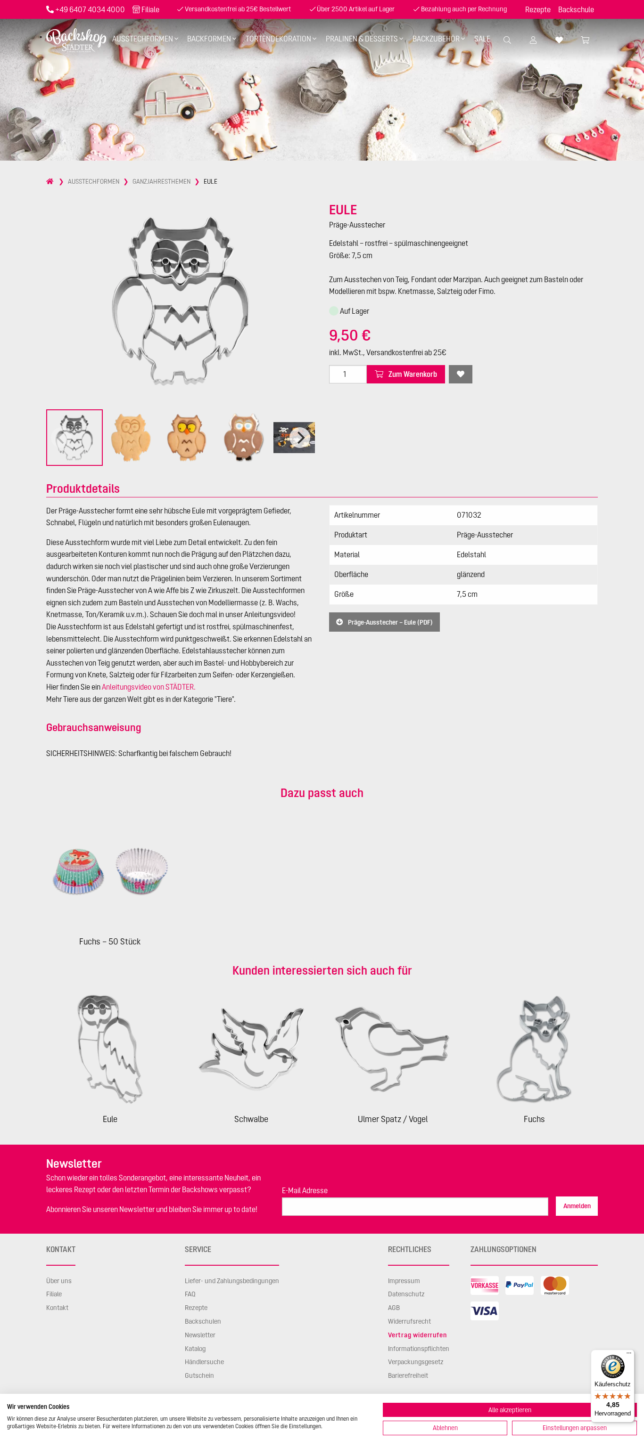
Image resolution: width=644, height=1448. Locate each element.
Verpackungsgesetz (416, 1362)
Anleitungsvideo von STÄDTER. (149, 687)
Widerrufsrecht (409, 1321)
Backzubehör (436, 38)
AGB (394, 1307)
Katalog (195, 1348)
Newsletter (200, 1335)
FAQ (190, 1294)
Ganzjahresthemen (161, 181)
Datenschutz (406, 1294)
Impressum (404, 1281)
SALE (482, 38)
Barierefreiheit (408, 1375)
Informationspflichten (418, 1348)
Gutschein (199, 1375)
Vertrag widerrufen (417, 1335)
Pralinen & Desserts (362, 38)
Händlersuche (204, 1362)
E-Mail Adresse (305, 1190)
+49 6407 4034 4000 (90, 9)
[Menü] (629, 1355)
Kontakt (57, 1307)
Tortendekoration (278, 38)
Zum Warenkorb (412, 374)
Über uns (59, 1281)
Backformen (209, 38)
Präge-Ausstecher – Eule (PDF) (390, 622)
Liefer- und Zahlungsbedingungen (232, 1281)
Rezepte (538, 9)
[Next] (299, 437)
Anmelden (577, 1206)
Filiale (150, 9)
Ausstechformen (142, 38)
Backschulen (203, 1321)
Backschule (576, 9)
